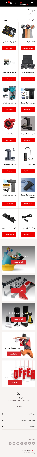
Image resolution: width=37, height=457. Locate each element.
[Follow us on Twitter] (29, 443)
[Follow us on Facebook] (33, 443)
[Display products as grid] (6, 20)
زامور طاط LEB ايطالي (9, 72)
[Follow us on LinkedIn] (14, 443)
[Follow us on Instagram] (25, 443)
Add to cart (9, 48)
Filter (30, 20)
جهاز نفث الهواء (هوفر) (28, 103)
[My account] (11, 3)
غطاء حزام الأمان (30, 41)
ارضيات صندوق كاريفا (28, 72)
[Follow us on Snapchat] (10, 443)
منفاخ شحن (31, 164)
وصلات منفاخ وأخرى (29, 228)
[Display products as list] (4, 20)
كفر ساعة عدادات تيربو (9, 228)
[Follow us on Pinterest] (21, 443)
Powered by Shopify (29, 453)
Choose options (28, 48)
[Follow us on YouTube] (17, 443)
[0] (7, 3)
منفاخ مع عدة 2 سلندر (9, 41)
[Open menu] (32, 3)
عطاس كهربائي (11, 133)
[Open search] (15, 3)
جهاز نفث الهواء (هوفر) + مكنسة (28, 196)
